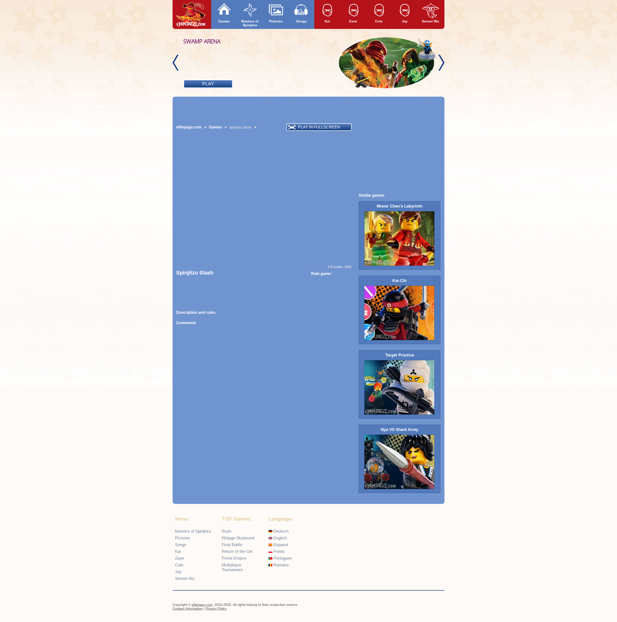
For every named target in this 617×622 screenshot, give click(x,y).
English (279, 538)
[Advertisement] (308, 110)
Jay (405, 21)
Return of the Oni (237, 551)
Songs (301, 21)
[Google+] (429, 605)
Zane (353, 21)
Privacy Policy (216, 608)
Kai (327, 21)
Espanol (280, 544)
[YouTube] (420, 605)
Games (224, 21)
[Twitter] (439, 605)
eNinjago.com (188, 127)
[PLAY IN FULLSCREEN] (208, 133)
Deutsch (280, 531)
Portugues (282, 558)
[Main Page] (191, 15)
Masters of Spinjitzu (250, 23)
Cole (378, 21)
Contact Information (188, 608)
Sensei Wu (430, 21)
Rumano (280, 565)
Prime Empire (234, 558)
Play (208, 83)
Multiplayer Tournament (232, 567)
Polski (278, 551)
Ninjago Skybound (238, 538)
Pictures (275, 21)
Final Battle (232, 544)
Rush (226, 531)
